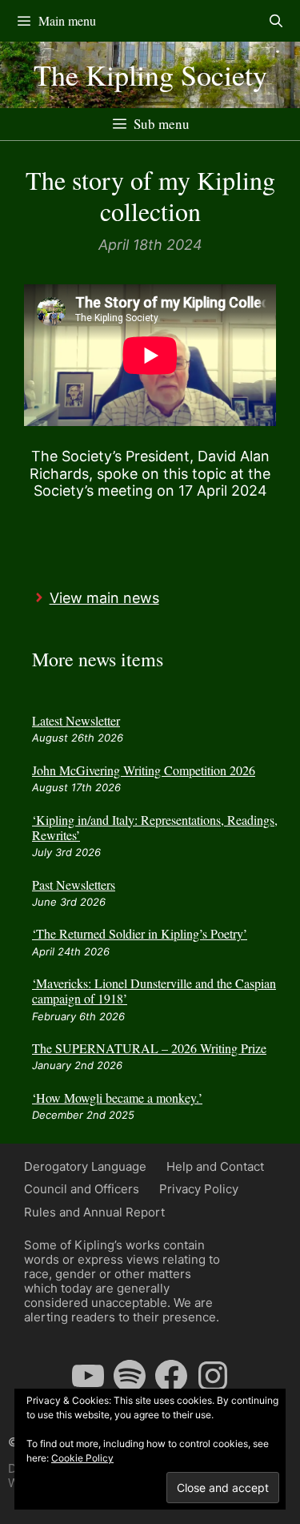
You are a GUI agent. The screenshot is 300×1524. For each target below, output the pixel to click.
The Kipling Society (150, 74)
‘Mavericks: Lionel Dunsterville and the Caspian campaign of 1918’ (154, 990)
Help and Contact (215, 1166)
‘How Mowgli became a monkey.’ (117, 1097)
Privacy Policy (198, 1188)
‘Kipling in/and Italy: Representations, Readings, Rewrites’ (155, 827)
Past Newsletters (73, 884)
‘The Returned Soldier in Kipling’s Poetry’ (139, 933)
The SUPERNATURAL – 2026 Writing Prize (149, 1048)
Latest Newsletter (76, 720)
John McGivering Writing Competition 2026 (143, 770)
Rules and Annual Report (94, 1212)
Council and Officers (81, 1188)
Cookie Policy (82, 1458)
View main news (104, 597)
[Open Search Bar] (275, 21)
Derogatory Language (85, 1166)
